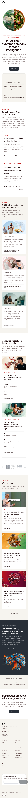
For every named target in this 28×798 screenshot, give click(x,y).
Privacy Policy (11, 792)
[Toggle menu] (25, 2)
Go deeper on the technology (9, 648)
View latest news (14, 613)
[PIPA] (4, 2)
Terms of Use (4, 792)
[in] (3, 795)
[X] (5, 795)
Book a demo (14, 68)
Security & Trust (19, 792)
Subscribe (23, 782)
